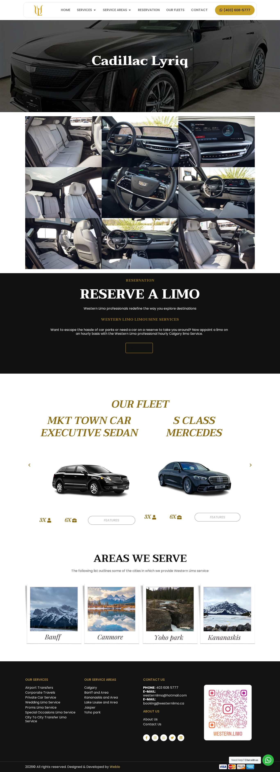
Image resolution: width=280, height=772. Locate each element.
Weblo (115, 766)
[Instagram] (155, 737)
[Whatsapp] (163, 737)
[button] (29, 465)
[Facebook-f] (146, 737)
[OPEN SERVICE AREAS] (129, 10)
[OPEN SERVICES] (94, 10)
